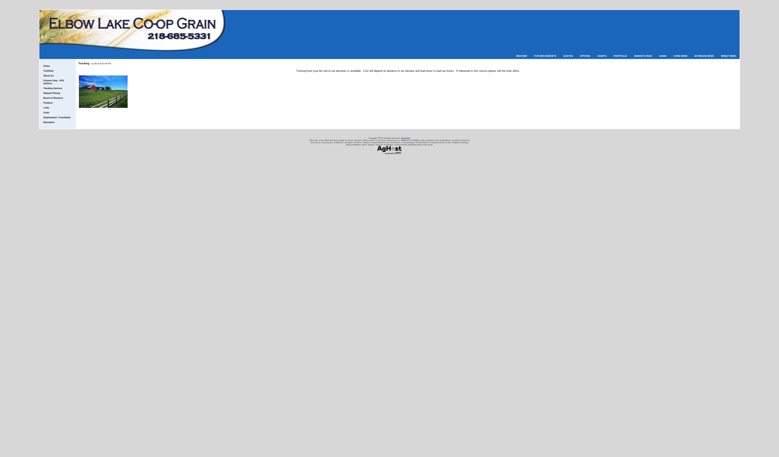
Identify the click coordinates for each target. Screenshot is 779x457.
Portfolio (620, 56)
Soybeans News (704, 56)
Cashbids (48, 71)
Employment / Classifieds (57, 117)
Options (585, 56)
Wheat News (728, 56)
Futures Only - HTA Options (53, 82)
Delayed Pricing (51, 93)
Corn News (680, 56)
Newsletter (49, 122)
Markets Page (643, 56)
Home (46, 66)
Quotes (568, 56)
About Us (48, 75)
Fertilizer (48, 103)
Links (46, 107)
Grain (662, 56)
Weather (521, 56)
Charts (602, 56)
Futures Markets (545, 56)
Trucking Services (52, 88)
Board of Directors (53, 98)
